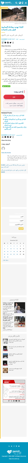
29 (4, 257)
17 (10, 251)
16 (7, 251)
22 (4, 254)
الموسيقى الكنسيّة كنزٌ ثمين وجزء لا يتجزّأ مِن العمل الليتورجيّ (8, 318)
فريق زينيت (22, 39)
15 (4, 251)
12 (17, 248)
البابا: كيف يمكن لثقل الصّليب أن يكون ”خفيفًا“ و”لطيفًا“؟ (16, 362)
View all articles (6, 152)
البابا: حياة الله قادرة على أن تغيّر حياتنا (16, 346)
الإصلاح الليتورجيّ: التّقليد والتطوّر (15, 354)
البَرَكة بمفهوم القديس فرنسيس (15, 368)
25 (14, 254)
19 (17, 251)
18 (14, 251)
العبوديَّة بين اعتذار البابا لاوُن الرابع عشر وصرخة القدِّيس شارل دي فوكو (17, 340)
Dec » (7, 260)
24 (10, 254)
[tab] (8, 381)
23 (7, 254)
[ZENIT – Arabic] (8, 3)
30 (7, 257)
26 (17, 254)
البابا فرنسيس (4, 8)
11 (14, 248)
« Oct (4, 260)
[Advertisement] (14, 193)
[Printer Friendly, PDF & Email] (6, 86)
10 (10, 248)
